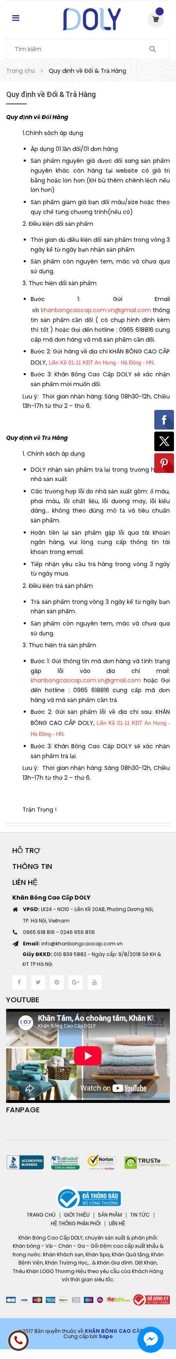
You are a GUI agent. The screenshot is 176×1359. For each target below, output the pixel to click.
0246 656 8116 (77, 932)
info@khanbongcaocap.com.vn (73, 943)
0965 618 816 (39, 932)
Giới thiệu (77, 1214)
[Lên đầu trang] (155, 1318)
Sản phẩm (110, 1214)
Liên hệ (117, 1223)
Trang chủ (41, 1214)
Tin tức (140, 1214)
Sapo (106, 1336)
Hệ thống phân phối (76, 1223)
